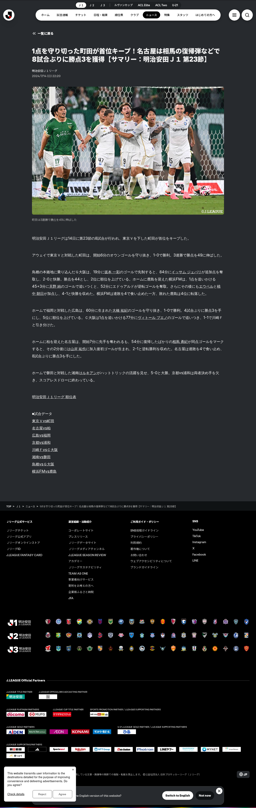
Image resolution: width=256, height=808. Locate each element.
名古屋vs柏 (41, 428)
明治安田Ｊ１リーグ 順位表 (54, 396)
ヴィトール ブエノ (152, 317)
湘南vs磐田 (41, 456)
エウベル (206, 286)
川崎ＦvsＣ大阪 (45, 449)
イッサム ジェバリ (186, 271)
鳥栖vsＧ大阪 (43, 464)
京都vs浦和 (41, 442)
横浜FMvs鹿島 (44, 471)
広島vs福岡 (41, 435)
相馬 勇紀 (180, 341)
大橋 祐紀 (120, 310)
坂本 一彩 (112, 271)
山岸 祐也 (78, 348)
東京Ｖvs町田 (43, 420)
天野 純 (55, 286)
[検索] (247, 15)
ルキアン (89, 372)
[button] (234, 15)
